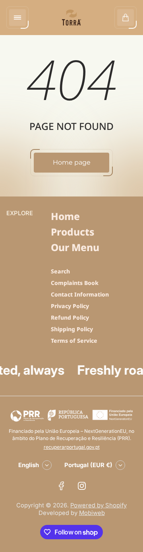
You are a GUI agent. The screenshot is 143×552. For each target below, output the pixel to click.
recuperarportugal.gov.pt (72, 447)
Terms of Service (74, 340)
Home (65, 216)
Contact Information (80, 294)
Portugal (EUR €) (88, 465)
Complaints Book (75, 283)
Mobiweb (92, 513)
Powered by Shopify (98, 505)
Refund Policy (70, 317)
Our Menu (75, 247)
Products (72, 231)
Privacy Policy (70, 306)
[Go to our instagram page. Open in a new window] (82, 486)
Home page (72, 162)
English (28, 465)
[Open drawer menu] (17, 17)
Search (60, 271)
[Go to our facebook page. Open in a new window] (61, 486)
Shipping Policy (72, 329)
